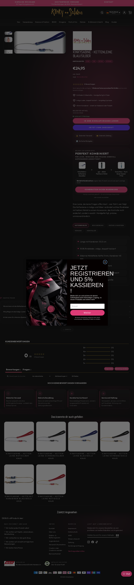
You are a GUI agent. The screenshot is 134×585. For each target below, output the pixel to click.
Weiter (87, 313)
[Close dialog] (105, 262)
